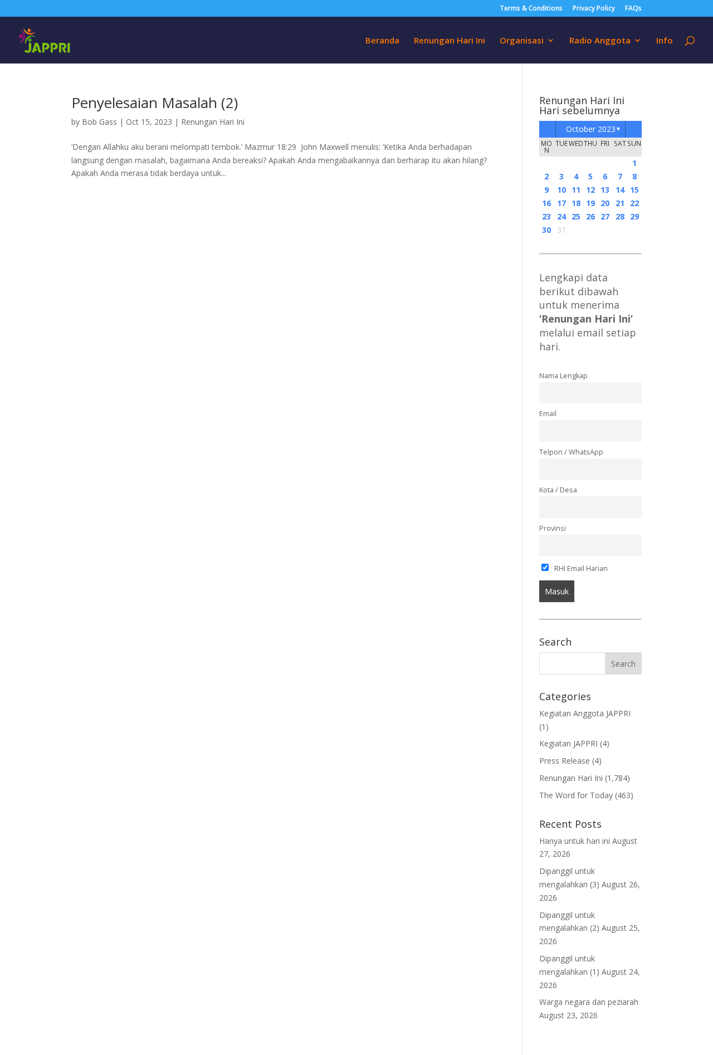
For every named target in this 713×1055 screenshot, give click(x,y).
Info (664, 41)
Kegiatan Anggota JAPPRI (585, 713)
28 (620, 216)
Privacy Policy (594, 9)
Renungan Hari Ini (449, 41)
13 (604, 189)
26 (590, 216)
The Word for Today (576, 795)
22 (634, 203)
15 (634, 189)
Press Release (564, 760)
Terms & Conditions (531, 9)
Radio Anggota (600, 41)
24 (561, 216)
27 (604, 216)
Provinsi (552, 528)
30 (546, 229)
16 (546, 203)
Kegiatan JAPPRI (568, 743)
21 (620, 203)
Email (547, 413)
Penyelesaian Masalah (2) (154, 102)
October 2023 (591, 129)
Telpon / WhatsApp (571, 452)
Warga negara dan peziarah (588, 1002)
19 (590, 203)
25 (576, 216)
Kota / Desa (558, 490)
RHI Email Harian (580, 568)
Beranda (382, 41)
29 (634, 216)
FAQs (633, 9)
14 (620, 189)
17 (561, 203)
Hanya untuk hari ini (574, 841)
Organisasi (522, 41)
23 (546, 216)
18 (576, 203)
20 (604, 203)
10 (561, 189)
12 (590, 189)
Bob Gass (99, 121)
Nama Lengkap (563, 375)
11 (576, 189)
